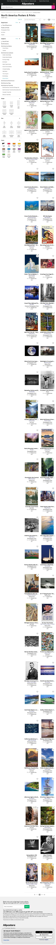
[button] (12, 1)
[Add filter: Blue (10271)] (9, 149)
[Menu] (2, 4)
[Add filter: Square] (11, 103)
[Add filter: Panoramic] (11, 110)
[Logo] (28, 3)
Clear (17, 38)
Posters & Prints (36, 12)
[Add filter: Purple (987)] (19, 149)
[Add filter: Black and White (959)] (3, 143)
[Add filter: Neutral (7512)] (9, 154)
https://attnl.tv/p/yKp (23, 917)
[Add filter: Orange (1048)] (14, 143)
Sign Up (27, 906)
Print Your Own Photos (12, 1)
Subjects (3, 12)
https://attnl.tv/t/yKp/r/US (8, 917)
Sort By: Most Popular (30, 19)
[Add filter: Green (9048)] (3, 154)
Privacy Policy (6, 940)
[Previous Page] (44, 20)
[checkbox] (4, 124)
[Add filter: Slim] (18, 103)
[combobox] (26, 7)
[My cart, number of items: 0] (54, 4)
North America (29, 12)
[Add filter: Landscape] (4, 110)
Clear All (20, 19)
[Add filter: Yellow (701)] (19, 143)
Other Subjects (9, 12)
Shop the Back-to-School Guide (28, 1)
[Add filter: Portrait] (4, 103)
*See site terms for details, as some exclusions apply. (13, 919)
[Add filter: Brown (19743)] (3, 149)
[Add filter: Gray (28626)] (14, 149)
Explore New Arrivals (44, 1)
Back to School (17, 12)
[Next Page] (54, 20)
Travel (23, 12)
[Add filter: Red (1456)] (9, 143)
